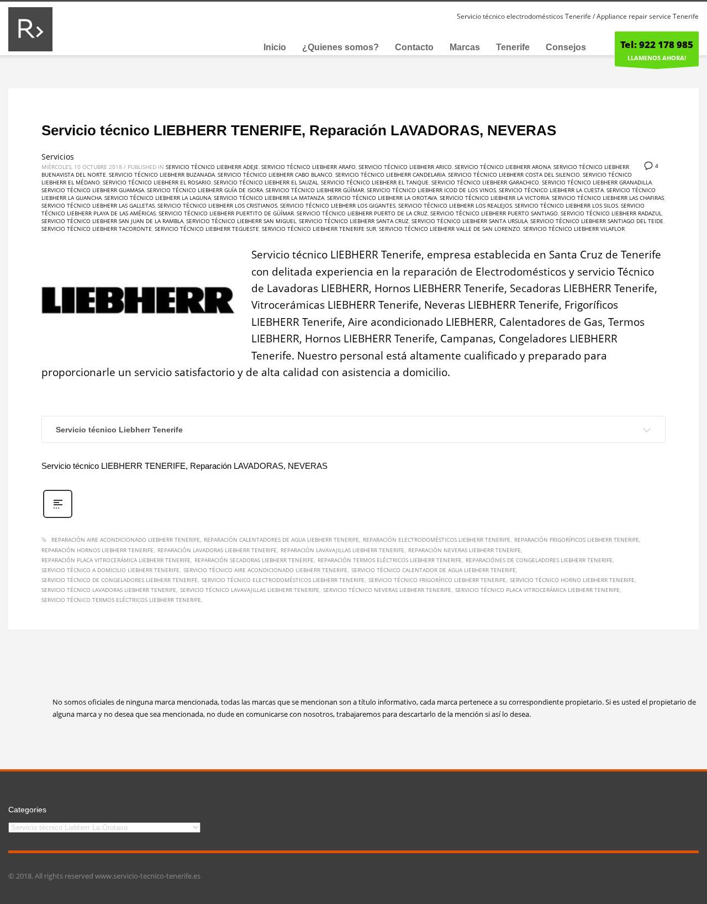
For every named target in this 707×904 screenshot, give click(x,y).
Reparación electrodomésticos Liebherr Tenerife (436, 539)
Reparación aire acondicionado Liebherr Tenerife (125, 539)
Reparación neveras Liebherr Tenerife (464, 550)
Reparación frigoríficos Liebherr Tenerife (576, 539)
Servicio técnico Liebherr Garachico (485, 182)
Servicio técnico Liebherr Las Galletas (98, 205)
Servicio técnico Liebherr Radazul (611, 213)
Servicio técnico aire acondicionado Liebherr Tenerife (265, 570)
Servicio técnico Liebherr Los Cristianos (217, 205)
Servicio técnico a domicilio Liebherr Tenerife (110, 570)
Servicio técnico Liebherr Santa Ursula (469, 221)
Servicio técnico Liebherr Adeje (212, 167)
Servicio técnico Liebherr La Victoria (494, 198)
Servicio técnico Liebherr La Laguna (157, 198)
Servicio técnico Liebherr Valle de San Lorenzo (449, 228)
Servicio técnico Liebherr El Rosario (157, 182)
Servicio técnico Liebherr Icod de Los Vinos (431, 190)
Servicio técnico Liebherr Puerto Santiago (494, 213)
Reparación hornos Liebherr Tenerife (97, 550)
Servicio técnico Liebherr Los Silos (566, 205)
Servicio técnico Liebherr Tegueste (207, 228)
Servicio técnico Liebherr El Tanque (375, 182)
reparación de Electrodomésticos (484, 272)
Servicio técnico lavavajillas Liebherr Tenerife (249, 590)
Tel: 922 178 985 (656, 44)
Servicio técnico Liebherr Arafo (308, 167)
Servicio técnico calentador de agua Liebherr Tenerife (433, 570)
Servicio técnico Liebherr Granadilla (597, 182)
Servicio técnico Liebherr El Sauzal (266, 182)
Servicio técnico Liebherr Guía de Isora (205, 190)
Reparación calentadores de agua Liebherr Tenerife (281, 539)
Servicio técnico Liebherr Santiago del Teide (596, 221)
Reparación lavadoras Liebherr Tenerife (217, 550)
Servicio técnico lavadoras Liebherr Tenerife (108, 590)
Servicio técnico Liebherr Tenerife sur (319, 228)
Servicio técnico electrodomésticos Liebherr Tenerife (283, 580)
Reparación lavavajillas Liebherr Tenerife (342, 550)
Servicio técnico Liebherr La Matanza (269, 198)
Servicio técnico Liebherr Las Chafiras (608, 198)
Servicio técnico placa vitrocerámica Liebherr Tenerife (537, 590)
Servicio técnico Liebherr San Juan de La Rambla (112, 221)
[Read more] (57, 516)
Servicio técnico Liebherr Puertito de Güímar (226, 213)
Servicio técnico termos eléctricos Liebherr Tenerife (121, 600)
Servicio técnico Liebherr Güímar (315, 190)
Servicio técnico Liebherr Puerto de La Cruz (362, 213)
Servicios (57, 156)
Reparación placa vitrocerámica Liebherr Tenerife (116, 560)
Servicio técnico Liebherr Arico (405, 167)
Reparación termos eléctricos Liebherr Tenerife (390, 560)
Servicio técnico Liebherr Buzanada (162, 174)
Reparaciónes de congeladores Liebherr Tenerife (539, 560)
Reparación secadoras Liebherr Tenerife (254, 560)
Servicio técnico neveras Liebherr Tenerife (387, 590)
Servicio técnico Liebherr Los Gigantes (337, 205)
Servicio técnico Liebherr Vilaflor (574, 228)
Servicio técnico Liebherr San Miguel (241, 221)
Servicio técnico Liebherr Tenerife (119, 429)
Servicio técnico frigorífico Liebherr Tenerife (437, 580)
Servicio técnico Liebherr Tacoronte (96, 228)
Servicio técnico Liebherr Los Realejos (455, 205)
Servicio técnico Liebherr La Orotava (382, 198)
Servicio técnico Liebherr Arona (503, 167)
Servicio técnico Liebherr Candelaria (390, 174)
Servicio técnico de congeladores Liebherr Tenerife (119, 580)
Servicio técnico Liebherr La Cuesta (551, 190)
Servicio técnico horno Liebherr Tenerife (572, 580)
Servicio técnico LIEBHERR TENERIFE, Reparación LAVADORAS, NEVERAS (298, 130)
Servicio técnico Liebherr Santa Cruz (354, 221)
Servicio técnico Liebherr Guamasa (92, 190)
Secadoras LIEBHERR (560, 288)
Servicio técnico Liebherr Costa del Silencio (514, 174)
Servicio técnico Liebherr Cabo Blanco (275, 174)
